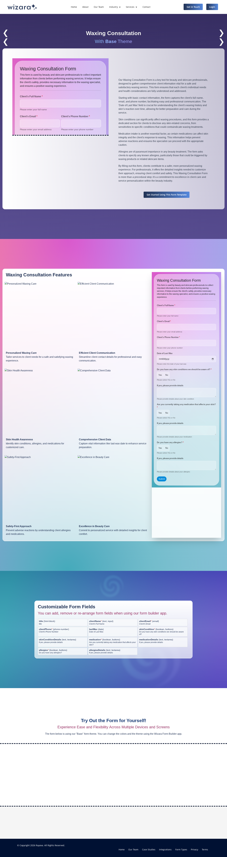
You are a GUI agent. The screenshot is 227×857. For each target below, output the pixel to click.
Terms (205, 849)
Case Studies (148, 849)
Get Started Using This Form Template (167, 194)
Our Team (99, 6)
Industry (113, 6)
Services (130, 6)
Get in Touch (193, 6)
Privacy (194, 849)
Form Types (181, 849)
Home (74, 6)
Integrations (165, 849)
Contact (146, 6)
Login (212, 6)
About (85, 6)
